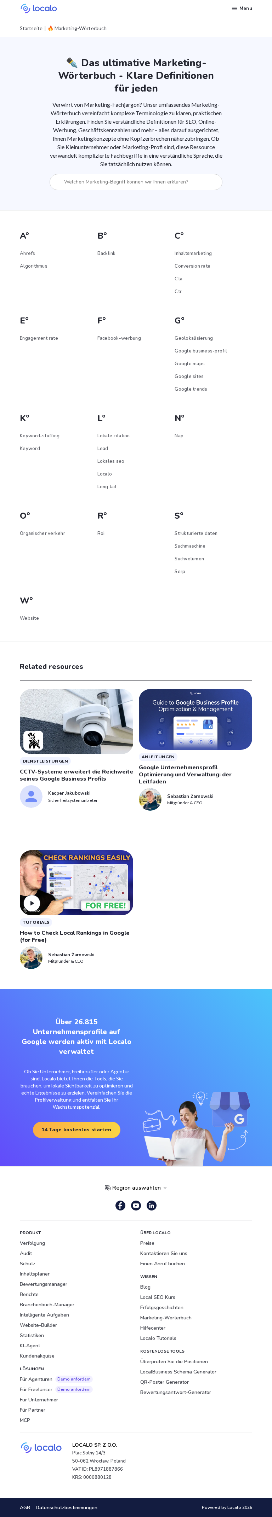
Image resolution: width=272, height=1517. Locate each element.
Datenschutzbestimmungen (66, 1507)
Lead (102, 448)
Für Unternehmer (39, 1399)
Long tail (107, 487)
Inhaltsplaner (35, 1274)
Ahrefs (27, 253)
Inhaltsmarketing (193, 253)
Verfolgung (32, 1243)
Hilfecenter (152, 1328)
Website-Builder (38, 1325)
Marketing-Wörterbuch (166, 1317)
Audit (26, 1253)
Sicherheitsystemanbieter (73, 800)
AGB (25, 1507)
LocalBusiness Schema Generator (178, 1372)
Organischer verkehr (42, 533)
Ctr (178, 291)
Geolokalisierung (194, 338)
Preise (147, 1243)
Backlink (106, 253)
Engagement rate (39, 338)
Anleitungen (158, 756)
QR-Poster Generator (164, 1382)
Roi (101, 533)
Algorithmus (33, 266)
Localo (104, 474)
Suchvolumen (189, 559)
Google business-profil (201, 351)
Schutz (27, 1263)
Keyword (30, 448)
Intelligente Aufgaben (44, 1315)
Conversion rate (192, 266)
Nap (179, 436)
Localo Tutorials (158, 1338)
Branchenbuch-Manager (47, 1304)
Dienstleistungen (45, 761)
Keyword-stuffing (40, 436)
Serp (180, 571)
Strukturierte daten (196, 533)
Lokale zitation (113, 436)
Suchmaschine (190, 546)
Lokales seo (111, 461)
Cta (178, 279)
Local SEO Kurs (157, 1297)
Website (29, 618)
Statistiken (32, 1335)
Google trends (191, 389)
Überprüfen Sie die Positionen (174, 1361)
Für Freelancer (55, 1389)
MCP (25, 1420)
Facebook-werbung (119, 338)
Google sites (189, 376)
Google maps (190, 364)
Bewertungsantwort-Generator (175, 1392)
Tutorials (36, 922)
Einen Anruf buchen (162, 1263)
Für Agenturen (55, 1379)
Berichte (29, 1294)
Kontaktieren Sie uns (163, 1253)
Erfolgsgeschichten (161, 1307)
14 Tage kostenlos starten (77, 1129)
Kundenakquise (37, 1356)
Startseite (31, 28)
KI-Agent (30, 1345)
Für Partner (32, 1410)
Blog (145, 1287)
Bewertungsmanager (43, 1284)
